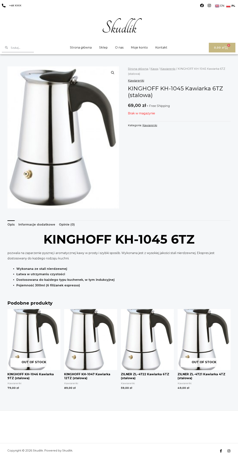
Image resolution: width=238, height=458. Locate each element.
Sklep (103, 47)
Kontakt (161, 47)
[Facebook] (202, 5)
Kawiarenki (167, 68)
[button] (112, 72)
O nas (119, 47)
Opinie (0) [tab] (67, 224)
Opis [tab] (11, 224)
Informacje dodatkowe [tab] (36, 224)
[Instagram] (209, 5)
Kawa (154, 68)
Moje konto (139, 47)
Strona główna (81, 47)
